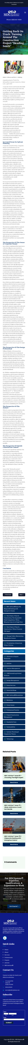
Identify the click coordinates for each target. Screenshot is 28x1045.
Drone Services (11, 685)
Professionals (9, 957)
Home (6, 949)
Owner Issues (10, 705)
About (6, 952)
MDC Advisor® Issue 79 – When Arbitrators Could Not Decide (13, 807)
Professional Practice (13, 710)
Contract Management (13, 668)
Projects (7, 960)
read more (14, 782)
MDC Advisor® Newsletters (15, 695)
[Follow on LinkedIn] (5, 938)
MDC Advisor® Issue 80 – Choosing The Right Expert (13, 776)
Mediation (10, 700)
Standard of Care (11, 722)
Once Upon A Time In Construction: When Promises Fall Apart (13, 629)
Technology (10, 739)
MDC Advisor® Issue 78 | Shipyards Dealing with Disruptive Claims (12, 609)
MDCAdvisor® (9, 965)
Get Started (13, 906)
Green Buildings (11, 690)
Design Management (13, 680)
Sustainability (11, 727)
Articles (9, 663)
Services (7, 955)
